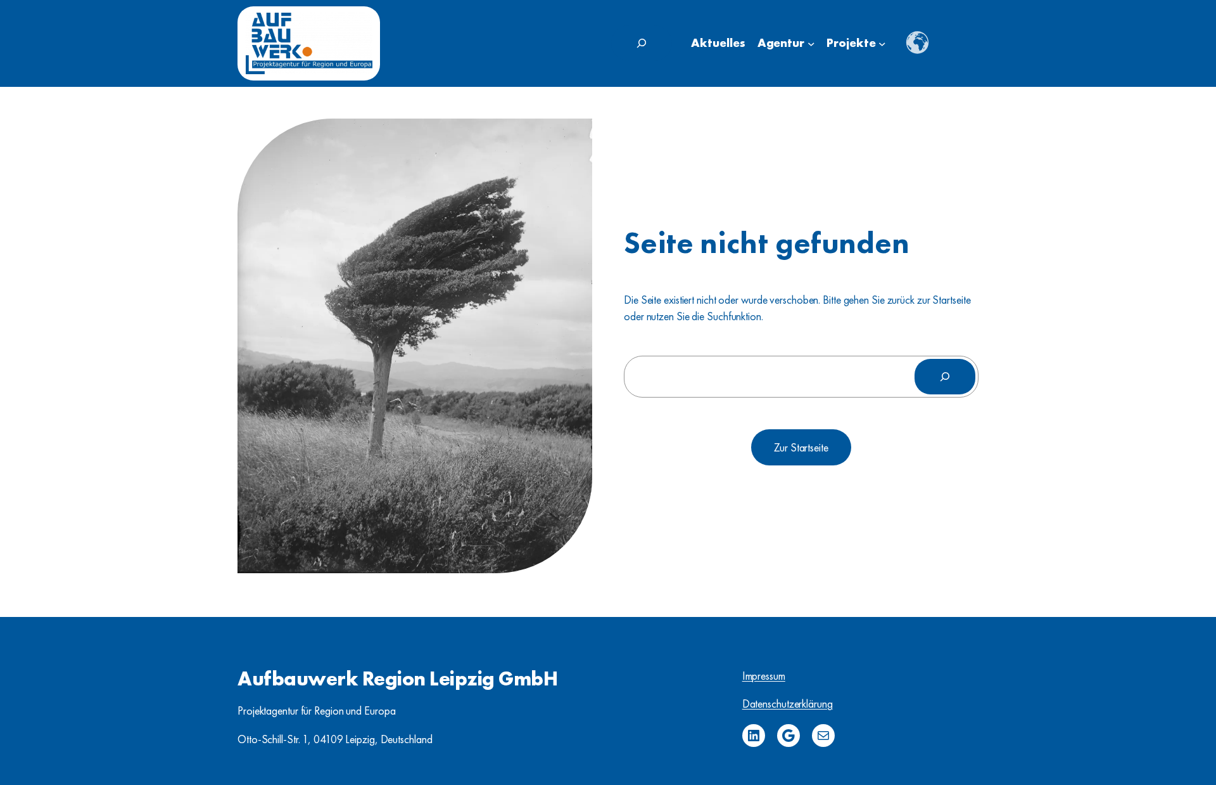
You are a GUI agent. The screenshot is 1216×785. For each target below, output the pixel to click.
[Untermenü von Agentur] (811, 44)
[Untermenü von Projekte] (882, 44)
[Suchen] (945, 376)
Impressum (763, 675)
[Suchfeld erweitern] (641, 43)
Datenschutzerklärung (787, 703)
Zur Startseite (801, 447)
